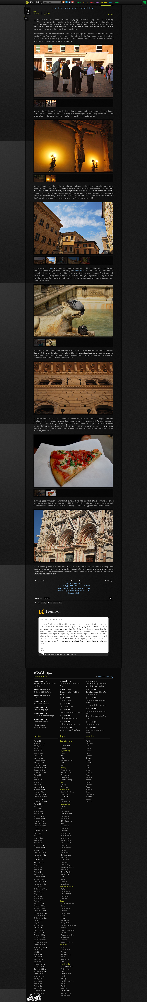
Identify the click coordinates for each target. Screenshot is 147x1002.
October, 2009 (39, 945)
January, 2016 (38, 763)
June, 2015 (37, 780)
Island (63, 918)
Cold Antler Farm (66, 814)
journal (78, 2)
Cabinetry (64, 807)
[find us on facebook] (69, 2)
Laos (87, 768)
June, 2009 (37, 954)
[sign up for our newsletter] (73, 2)
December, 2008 (39, 969)
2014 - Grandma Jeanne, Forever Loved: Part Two (74, 588)
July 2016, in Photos (40, 728)
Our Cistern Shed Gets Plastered (96, 705)
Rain (62, 763)
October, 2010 (39, 916)
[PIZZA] (73, 461)
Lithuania (89, 773)
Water (63, 877)
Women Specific (66, 993)
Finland (88, 751)
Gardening (64, 828)
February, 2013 (39, 848)
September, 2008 (39, 976)
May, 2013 (37, 840)
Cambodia (89, 743)
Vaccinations (65, 959)
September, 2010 (39, 918)
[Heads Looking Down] (74, 388)
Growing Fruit (65, 833)
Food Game (64, 787)
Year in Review (66, 996)
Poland (88, 782)
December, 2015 (39, 765)
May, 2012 (37, 870)
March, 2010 (38, 933)
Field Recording (66, 894)
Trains (63, 765)
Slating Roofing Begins (41, 710)
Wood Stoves (65, 884)
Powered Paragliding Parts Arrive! (71, 712)
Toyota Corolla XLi (67, 942)
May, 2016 (37, 753)
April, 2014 (37, 814)
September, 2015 (39, 773)
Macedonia (89, 775)
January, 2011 (38, 908)
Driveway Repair (65, 700)
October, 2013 (39, 828)
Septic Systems (66, 855)
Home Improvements (41, 722)
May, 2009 (37, 957)
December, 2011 (39, 882)
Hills (62, 758)
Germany (89, 756)
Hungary (89, 763)
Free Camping (65, 777)
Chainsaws (64, 809)
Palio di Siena (78, 271)
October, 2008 (39, 974)
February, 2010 (39, 935)
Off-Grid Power (66, 843)
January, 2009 (38, 967)
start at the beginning (105, 677)
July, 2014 (37, 807)
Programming (65, 746)
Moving (63, 984)
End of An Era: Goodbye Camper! (44, 716)
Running (63, 986)
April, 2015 (37, 785)
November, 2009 (39, 942)
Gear (62, 947)
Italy (49, 603)
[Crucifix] (73, 146)
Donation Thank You (67, 792)
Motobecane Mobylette (68, 925)
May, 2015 (37, 782)
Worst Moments (66, 802)
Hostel (63, 916)
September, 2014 (39, 802)
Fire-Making (65, 775)
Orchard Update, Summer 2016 (70, 724)
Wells (63, 879)
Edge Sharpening (66, 821)
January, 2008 (38, 993)
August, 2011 (38, 891)
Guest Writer (58, 603)
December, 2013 (39, 824)
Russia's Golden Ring (67, 935)
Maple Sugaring (66, 840)
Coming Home (65, 908)
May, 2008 (37, 984)
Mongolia (89, 777)
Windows (64, 882)
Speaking (64, 748)
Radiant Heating (66, 848)
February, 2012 (39, 877)
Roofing (63, 850)
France (88, 753)
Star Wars (64, 940)
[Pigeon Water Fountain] (73, 310)
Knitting (63, 979)
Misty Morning (38, 698)
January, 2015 (38, 792)
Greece (88, 758)
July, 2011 (37, 894)
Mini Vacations (65, 921)
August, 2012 (38, 862)
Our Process (65, 743)
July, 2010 (37, 923)
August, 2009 (38, 950)
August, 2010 (38, 921)
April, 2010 (37, 930)
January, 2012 (38, 879)
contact (117, 2)
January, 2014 (38, 821)
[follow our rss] (63, 2)
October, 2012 (39, 857)
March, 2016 (38, 758)
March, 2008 (38, 988)
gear (97, 2)
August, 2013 (38, 833)
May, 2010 (37, 928)
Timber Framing (66, 872)
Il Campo (51, 268)
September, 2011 (39, 889)
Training (63, 957)
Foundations (65, 826)
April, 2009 (37, 959)
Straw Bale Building (67, 867)
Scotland (89, 790)
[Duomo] (74, 536)
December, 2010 (39, 911)
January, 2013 (38, 850)
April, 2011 (37, 901)
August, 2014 (38, 804)
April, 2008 (37, 986)
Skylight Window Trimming (69, 718)
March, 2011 (38, 904)
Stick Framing (65, 865)
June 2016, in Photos (66, 706)
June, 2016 (37, 751)
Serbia (88, 792)
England (88, 746)
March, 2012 (38, 874)
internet (104, 2)
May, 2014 (37, 811)
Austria (88, 741)
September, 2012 (39, 860)
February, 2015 (39, 790)
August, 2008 (38, 979)
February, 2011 (39, 906)
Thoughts (64, 988)
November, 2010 (39, 913)
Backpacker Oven (66, 773)
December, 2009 (39, 940)
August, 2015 (38, 775)
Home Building (66, 836)
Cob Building (65, 811)
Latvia (88, 770)
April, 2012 (37, 872)
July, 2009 (37, 952)
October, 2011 (39, 887)
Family (44, 603)
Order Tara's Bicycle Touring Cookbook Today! (73, 8)
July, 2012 (37, 865)
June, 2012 (37, 867)
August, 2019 (38, 741)
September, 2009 (39, 947)
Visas (62, 962)
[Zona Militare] (73, 228)
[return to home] (34, 2)
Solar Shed (64, 862)
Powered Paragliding (67, 930)
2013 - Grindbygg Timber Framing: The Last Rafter (73, 586)
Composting (65, 816)
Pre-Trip (63, 952)
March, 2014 (38, 816)
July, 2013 (37, 836)
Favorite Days (65, 794)
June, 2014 (37, 809)
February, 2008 (39, 991)
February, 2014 (39, 819)
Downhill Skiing (66, 974)
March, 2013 (38, 845)
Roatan (63, 933)
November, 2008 (39, 971)
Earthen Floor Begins (92, 724)
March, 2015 (38, 787)
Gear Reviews (65, 950)
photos (85, 2)
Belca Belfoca (65, 891)
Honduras (89, 760)
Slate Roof (64, 857)
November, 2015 (39, 768)
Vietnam (89, 802)
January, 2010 (38, 938)
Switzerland (90, 794)
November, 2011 (39, 884)
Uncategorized (65, 991)
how (110, 2)
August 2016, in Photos (41, 704)
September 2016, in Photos (42, 692)
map (92, 2)
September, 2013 (39, 831)
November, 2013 (39, 826)
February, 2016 (39, 760)
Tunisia (88, 799)
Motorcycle (64, 928)
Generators (64, 831)
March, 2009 (38, 962)
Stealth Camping (66, 780)
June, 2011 (37, 896)
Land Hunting (65, 838)
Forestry (63, 824)
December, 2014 (39, 794)
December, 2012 (39, 853)
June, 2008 (37, 981)
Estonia (88, 748)
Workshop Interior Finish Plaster (70, 730)
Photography (65, 896)
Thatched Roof (65, 870)
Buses (63, 753)
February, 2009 (39, 964)
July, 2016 (37, 748)
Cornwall (64, 911)
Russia (88, 787)
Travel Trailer (65, 874)
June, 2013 (37, 838)
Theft (62, 799)
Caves (63, 906)
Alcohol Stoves (65, 770)
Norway (88, 780)
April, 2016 (37, 756)
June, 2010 (37, 925)
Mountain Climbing (67, 760)
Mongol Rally (65, 923)
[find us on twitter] (67, 2)
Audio (63, 889)
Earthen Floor (65, 819)
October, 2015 (39, 770)
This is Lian (42, 13)
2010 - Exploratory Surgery (73, 583)
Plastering (64, 845)
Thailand (89, 797)
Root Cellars (65, 853)
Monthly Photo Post (67, 981)
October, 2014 (39, 799)
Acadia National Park (68, 904)
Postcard (64, 899)
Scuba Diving (65, 938)
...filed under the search (97, 5)
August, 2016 (38, 746)
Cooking (63, 785)
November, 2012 (39, 855)
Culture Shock (65, 913)
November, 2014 (39, 797)
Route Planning (66, 954)
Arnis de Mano (65, 969)
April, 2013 (37, 843)
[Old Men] (73, 71)
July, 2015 (37, 777)
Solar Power (65, 860)
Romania (89, 785)
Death (63, 971)
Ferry (62, 756)
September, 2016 (39, 743)
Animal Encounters (67, 967)
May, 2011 (37, 899)
